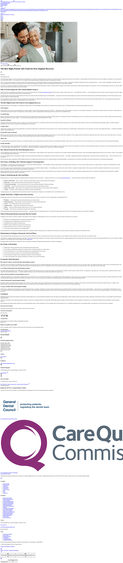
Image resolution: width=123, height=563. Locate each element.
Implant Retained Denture (77, 9)
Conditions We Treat (38, 10)
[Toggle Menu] (2, 21)
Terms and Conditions (7, 534)
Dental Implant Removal (20, 10)
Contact (2, 17)
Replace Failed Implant (10, 10)
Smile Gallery (3, 11)
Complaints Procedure (7, 539)
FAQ (4, 491)
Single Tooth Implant (7, 498)
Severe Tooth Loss (7, 517)
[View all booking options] (61, 558)
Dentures (84, 9)
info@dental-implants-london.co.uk (8, 363)
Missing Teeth (45, 10)
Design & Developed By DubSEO (8, 546)
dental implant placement (47, 92)
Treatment (3, 8)
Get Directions (4, 372)
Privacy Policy (6, 535)
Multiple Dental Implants (17, 9)
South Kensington (4, 14)
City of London (11, 14)
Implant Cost (5, 488)
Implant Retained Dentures (8, 506)
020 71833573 (3, 356)
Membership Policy (7, 536)
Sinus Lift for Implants (111, 9)
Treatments (5, 486)
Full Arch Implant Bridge (48, 9)
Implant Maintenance (29, 10)
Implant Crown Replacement (9, 511)
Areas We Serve (6, 489)
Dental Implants (4, 5)
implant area (29, 239)
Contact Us (5, 493)
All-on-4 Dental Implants (27, 9)
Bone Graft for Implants (101, 9)
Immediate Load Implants (58, 9)
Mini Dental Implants (67, 9)
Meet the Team (6, 484)
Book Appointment (4, 329)
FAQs (2, 16)
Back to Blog (5, 63)
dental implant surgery (65, 177)
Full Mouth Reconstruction (91, 9)
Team (2, 6)
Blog (4, 490)
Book (2, 19)
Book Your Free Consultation (6, 310)
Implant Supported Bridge (37, 9)
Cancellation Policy (7, 538)
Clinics (2, 13)
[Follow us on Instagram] (1, 478)
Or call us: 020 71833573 (6, 330)
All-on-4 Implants (6, 500)
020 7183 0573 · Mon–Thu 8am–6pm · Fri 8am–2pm (11, 384)
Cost (1, 15)
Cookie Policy (6, 537)
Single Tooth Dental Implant (6, 9)
